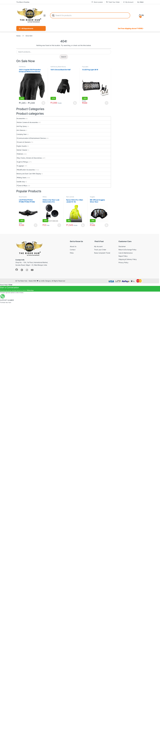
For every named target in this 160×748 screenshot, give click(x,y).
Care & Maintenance (126, 253)
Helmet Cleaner (22, 150)
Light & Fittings (23, 162)
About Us (73, 246)
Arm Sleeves (21, 130)
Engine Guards (22, 146)
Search (63, 57)
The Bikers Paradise (22, 2)
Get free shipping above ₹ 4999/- (131, 28)
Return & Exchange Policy (127, 250)
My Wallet (140, 2)
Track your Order (100, 250)
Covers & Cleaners (24, 142)
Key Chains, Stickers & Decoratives (30, 158)
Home (18, 36)
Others (44, 197)
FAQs (71, 253)
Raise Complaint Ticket (102, 253)
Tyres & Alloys (22, 185)
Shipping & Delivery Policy (128, 259)
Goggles (92, 197)
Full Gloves (22, 66)
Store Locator (98, 2)
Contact (72, 250)
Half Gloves (54, 66)
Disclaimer (122, 246)
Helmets (20, 154)
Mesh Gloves (62, 66)
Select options (42, 103)
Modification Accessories (26, 170)
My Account (129, 2)
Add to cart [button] (106, 103)
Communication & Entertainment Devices (32, 138)
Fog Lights (85, 66)
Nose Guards (23, 197)
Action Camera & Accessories (28, 122)
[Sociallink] (16, 269)
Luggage (21, 166)
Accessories (21, 118)
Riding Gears (22, 177)
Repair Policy (123, 256)
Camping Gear (22, 134)
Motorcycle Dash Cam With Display (29, 174)
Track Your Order (114, 2)
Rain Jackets (70, 197)
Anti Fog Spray (22, 126)
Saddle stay (21, 182)
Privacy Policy (123, 262)
